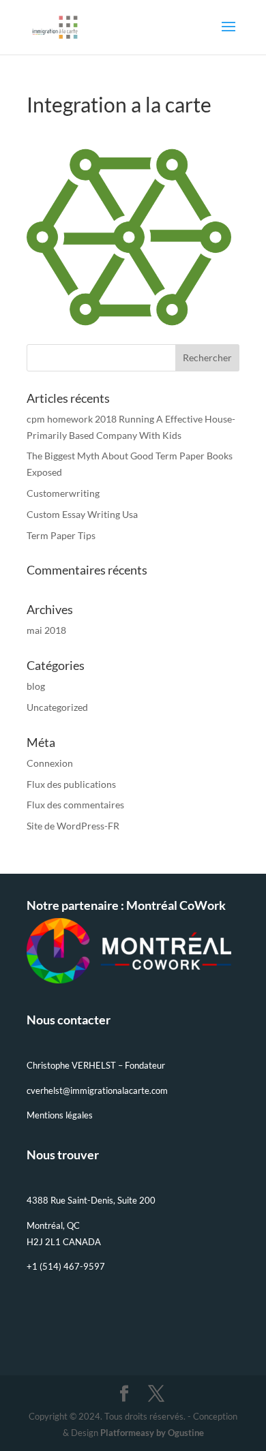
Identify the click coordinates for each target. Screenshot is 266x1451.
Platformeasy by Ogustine (152, 1432)
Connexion (50, 763)
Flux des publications (71, 784)
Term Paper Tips (61, 535)
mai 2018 (46, 630)
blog (36, 686)
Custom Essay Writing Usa (82, 514)
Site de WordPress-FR (73, 825)
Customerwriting (63, 493)
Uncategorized (57, 707)
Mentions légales (60, 1115)
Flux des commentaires (75, 804)
